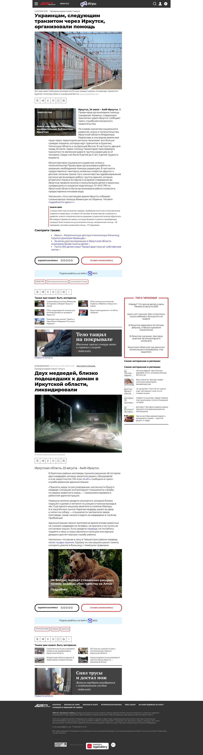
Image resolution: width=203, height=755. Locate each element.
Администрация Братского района (50, 454)
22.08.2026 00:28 (42, 366)
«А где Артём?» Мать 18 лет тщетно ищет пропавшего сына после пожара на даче (151, 391)
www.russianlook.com (89, 94)
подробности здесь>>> (61, 202)
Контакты (56, 705)
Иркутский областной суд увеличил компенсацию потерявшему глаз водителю (146, 349)
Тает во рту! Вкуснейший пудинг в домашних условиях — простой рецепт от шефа (150, 418)
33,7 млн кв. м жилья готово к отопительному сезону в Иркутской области (102, 651)
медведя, (92, 528)
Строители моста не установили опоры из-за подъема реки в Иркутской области (61, 651)
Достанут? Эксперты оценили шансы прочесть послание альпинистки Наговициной (152, 409)
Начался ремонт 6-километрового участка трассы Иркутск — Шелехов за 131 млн (105, 660)
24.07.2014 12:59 (41, 11)
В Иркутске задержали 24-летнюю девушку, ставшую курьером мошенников (146, 327)
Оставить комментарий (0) (101, 260)
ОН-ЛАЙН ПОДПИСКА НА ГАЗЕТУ (151, 705)
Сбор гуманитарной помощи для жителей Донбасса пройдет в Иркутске (61, 312)
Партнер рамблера (76, 744)
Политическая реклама (111, 705)
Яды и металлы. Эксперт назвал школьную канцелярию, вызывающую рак (149, 382)
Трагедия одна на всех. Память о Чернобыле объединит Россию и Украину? (61, 321)
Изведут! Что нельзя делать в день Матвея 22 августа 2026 (146, 305)
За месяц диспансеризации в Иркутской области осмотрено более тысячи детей (81, 242)
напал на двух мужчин (61, 542)
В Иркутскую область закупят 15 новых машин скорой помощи (60, 659)
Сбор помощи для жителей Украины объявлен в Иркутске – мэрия (104, 303)
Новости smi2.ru (44, 357)
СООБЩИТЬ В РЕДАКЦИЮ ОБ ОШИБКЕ (67, 707)
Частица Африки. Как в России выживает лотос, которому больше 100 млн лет (151, 373)
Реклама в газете (90, 705)
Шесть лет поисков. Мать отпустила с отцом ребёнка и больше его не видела (146, 316)
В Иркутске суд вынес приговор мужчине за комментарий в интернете (146, 338)
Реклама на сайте (72, 705)
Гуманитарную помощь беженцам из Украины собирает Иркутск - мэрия (61, 303)
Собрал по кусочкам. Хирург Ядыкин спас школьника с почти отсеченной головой (152, 400)
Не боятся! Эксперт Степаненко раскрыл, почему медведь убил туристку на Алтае (82, 581)
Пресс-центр (130, 705)
